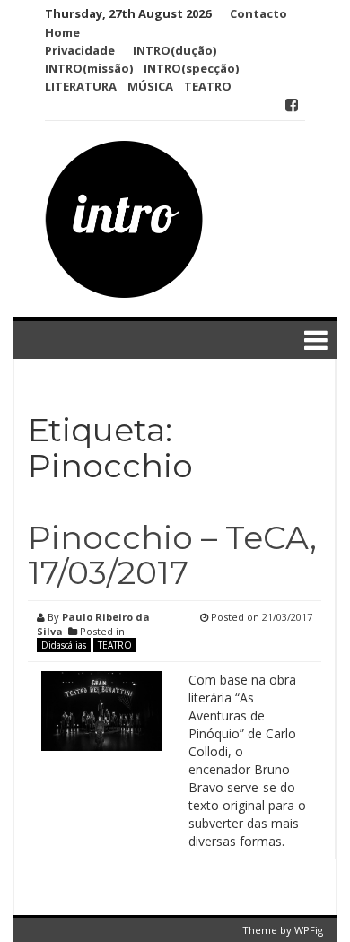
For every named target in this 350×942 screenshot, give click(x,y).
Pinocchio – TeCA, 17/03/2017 (172, 555)
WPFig (308, 930)
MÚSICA (150, 86)
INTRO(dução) (174, 50)
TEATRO (208, 86)
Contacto (258, 13)
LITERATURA (81, 86)
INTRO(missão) (89, 68)
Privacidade (80, 50)
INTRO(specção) (191, 68)
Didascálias (63, 645)
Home (62, 32)
